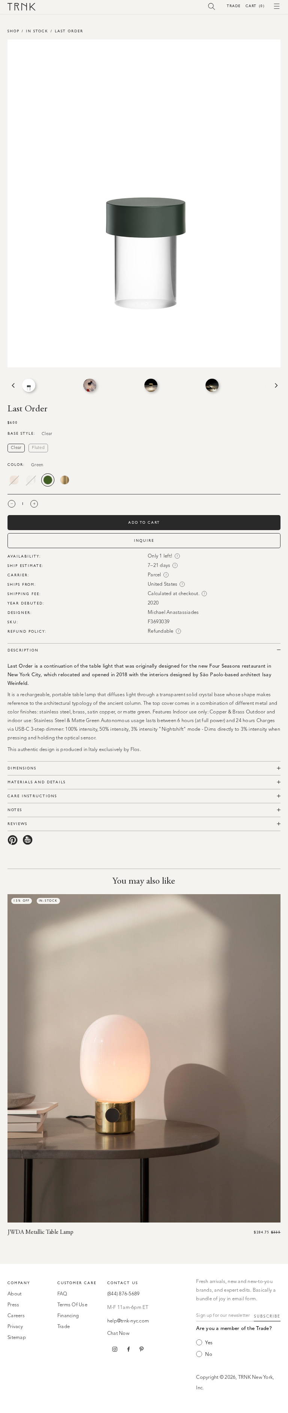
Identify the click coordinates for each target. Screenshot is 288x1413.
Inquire (144, 540)
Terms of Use (72, 1305)
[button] (211, 6)
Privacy (15, 1326)
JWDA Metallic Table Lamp (41, 1232)
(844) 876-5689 (123, 1294)
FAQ (62, 1294)
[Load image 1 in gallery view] (28, 385)
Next (275, 385)
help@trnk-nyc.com (128, 1321)
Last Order (69, 31)
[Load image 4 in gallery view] (212, 385)
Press (13, 1305)
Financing (68, 1315)
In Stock (37, 31)
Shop (14, 31)
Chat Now (118, 1333)
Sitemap (17, 1337)
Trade (233, 6)
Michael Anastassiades (173, 612)
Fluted (38, 448)
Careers (16, 1315)
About (14, 1294)
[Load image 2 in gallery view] (89, 385)
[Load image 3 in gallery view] (151, 385)
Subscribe (267, 1316)
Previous (12, 385)
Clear (16, 448)
